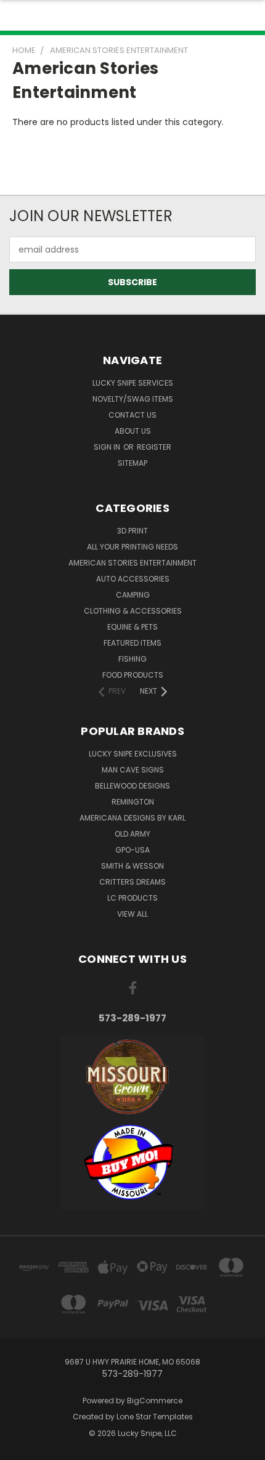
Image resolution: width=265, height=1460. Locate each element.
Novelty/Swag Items (132, 399)
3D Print (132, 530)
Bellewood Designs (132, 786)
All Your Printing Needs (132, 546)
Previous (19, 1447)
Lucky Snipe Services (132, 383)
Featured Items (132, 643)
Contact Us (132, 415)
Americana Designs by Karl (133, 818)
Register (154, 447)
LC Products (132, 898)
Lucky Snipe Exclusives (133, 753)
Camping (133, 595)
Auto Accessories (132, 579)
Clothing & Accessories (133, 611)
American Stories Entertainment (132, 563)
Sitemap (132, 463)
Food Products (132, 675)
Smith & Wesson (132, 866)
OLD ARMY (132, 834)
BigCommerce (154, 1400)
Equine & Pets (132, 627)
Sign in (108, 447)
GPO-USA (132, 850)
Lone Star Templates (154, 1416)
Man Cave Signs (133, 769)
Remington (133, 802)
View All (132, 914)
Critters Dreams (132, 882)
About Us (133, 431)
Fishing (132, 659)
